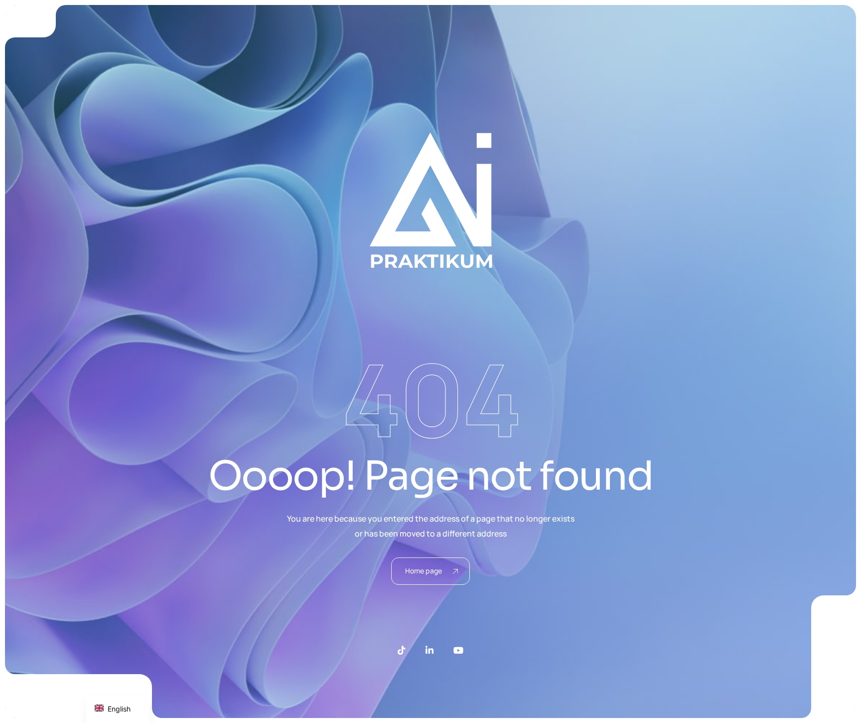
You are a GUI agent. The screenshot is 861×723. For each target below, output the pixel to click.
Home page (423, 570)
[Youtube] (458, 650)
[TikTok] (402, 650)
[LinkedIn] (429, 650)
